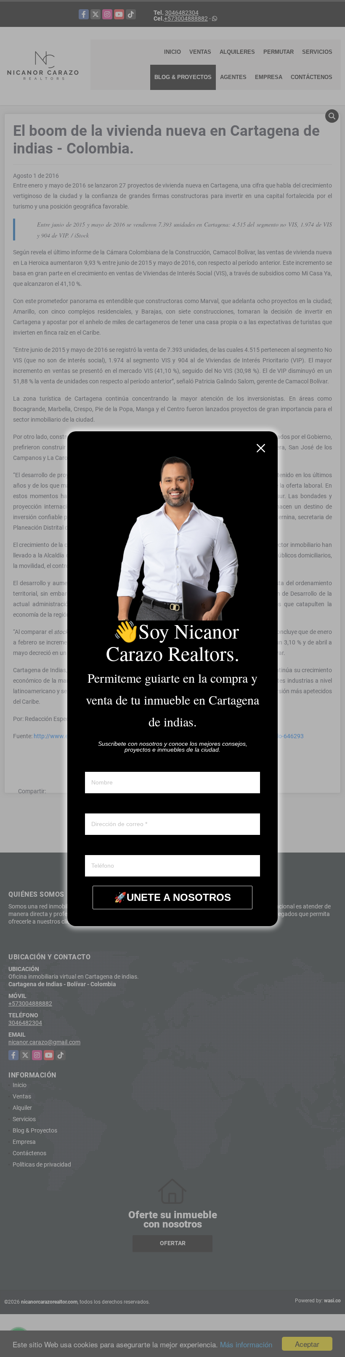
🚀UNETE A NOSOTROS (172, 897)
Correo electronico (108, 805)
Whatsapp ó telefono (111, 847)
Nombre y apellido (108, 764)
